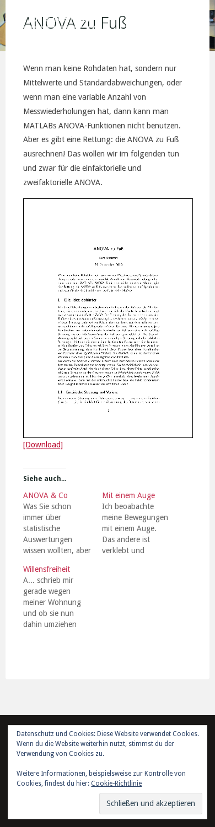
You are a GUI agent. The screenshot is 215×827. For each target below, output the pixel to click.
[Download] (43, 444)
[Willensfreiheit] (62, 597)
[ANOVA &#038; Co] (62, 523)
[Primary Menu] (200, 19)
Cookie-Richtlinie (116, 783)
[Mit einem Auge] (141, 523)
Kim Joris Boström (52, 19)
